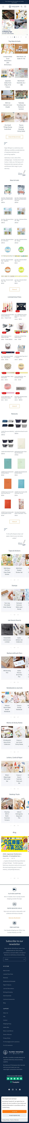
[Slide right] (18, 580)
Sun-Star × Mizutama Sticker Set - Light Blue (7, 220)
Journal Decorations (8, 988)
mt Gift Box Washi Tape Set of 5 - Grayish (21, 357)
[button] (3, 6)
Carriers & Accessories (9, 999)
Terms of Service (14, 1120)
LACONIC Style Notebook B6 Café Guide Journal (21, 492)
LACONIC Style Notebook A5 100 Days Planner (7, 472)
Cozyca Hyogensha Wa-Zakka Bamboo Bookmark (7, 315)
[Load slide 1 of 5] (11, 37)
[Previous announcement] (3, 2)
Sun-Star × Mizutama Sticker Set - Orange (21, 240)
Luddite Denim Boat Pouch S (7, 451)
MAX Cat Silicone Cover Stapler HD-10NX (6, 336)
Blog (4, 1003)
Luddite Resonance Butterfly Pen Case (7, 432)
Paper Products (7, 985)
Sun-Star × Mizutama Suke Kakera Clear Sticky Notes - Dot (7, 199)
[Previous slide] (8, 37)
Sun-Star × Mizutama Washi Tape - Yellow (21, 280)
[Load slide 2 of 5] (13, 37)
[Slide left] (11, 580)
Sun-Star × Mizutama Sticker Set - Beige (21, 220)
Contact (5, 1020)
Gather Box (6, 1027)
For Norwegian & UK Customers (11, 1041)
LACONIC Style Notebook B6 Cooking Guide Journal (7, 513)
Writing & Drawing (7, 992)
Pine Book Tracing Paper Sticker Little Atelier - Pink (20, 513)
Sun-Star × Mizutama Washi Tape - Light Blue (7, 260)
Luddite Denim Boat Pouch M (21, 431)
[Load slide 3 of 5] (14, 37)
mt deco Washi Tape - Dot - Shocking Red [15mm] (7, 397)
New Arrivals (6, 970)
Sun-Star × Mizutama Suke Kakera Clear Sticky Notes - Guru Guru (21, 199)
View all (14, 289)
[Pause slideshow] (26, 37)
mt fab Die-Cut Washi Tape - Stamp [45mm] (21, 336)
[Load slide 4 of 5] (16, 37)
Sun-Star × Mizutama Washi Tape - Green (21, 260)
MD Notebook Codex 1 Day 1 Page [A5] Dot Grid (21, 452)
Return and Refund (8, 1031)
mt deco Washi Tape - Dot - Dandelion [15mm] (20, 377)
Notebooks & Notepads (9, 981)
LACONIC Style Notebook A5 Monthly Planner (21, 472)
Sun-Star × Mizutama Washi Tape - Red (7, 280)
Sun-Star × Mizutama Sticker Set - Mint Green (7, 240)
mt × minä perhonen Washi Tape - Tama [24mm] (7, 357)
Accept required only (14, 1115)
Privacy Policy (5, 1120)
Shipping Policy (7, 1023)
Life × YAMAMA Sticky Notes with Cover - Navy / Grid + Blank (21, 316)
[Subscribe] (24, 959)
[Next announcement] (26, 2)
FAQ (4, 1016)
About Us (5, 1013)
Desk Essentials (7, 995)
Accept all (14, 1111)
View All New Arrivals (14, 137)
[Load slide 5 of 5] (18, 37)
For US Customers (8, 1045)
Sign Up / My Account (14, 917)
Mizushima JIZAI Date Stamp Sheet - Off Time (21, 397)
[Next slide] (21, 37)
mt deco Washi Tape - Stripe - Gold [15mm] (7, 377)
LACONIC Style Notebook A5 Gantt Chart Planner (7, 492)
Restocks (5, 977)
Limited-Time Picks (8, 974)
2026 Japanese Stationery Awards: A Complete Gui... (12, 855)
